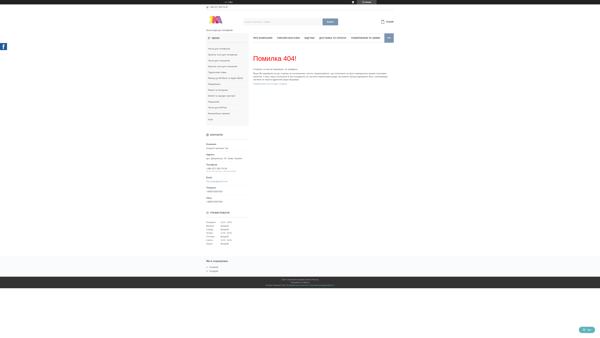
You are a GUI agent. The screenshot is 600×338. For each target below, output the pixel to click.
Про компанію (262, 38)
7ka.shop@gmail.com (217, 181)
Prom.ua (315, 280)
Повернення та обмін (365, 38)
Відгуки (310, 38)
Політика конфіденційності (322, 285)
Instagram (213, 271)
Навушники (213, 101)
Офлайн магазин (288, 38)
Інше (210, 119)
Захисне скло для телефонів (222, 54)
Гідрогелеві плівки (217, 72)
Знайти (330, 22)
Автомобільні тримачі (219, 113)
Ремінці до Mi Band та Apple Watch (225, 78)
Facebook (213, 267)
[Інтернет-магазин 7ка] (224, 20)
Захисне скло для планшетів (222, 66)
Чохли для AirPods (217, 107)
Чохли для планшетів (219, 60)
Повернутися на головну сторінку (270, 83)
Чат (589, 330)
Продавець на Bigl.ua (300, 282)
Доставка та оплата (332, 38)
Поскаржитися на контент (297, 285)
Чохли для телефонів (219, 48)
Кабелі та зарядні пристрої (221, 96)
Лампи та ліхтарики (218, 90)
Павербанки (214, 84)
